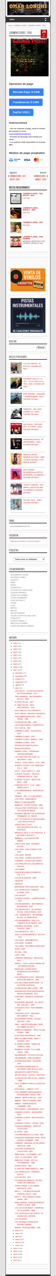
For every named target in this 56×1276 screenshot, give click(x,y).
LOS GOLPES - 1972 (23, 1177)
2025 (15, 646)
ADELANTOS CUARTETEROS (26, 1072)
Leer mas (26, 198)
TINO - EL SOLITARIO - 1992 (26, 1157)
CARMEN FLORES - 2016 (25, 742)
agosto (17, 685)
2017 (15, 670)
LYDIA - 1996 (20, 955)
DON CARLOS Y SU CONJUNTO (28, 710)
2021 (15, 658)
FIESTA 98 (19, 881)
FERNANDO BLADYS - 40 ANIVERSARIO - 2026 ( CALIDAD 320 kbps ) (33, 442)
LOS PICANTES (21, 1219)
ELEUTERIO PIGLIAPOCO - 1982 (28, 1035)
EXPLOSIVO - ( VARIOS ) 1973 (27, 1089)
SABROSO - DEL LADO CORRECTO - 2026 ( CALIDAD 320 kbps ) (32, 411)
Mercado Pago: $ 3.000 (26, 92)
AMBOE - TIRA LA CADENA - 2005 (28, 1100)
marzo (17, 1239)
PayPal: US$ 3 (21, 112)
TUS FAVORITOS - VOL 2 (25, 932)
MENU (11, 19)
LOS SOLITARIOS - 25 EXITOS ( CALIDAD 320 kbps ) (32, 366)
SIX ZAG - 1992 (21, 952)
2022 (15, 655)
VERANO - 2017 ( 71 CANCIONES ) (28, 796)
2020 (15, 661)
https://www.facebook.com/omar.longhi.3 (25, 541)
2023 (15, 652)
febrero (18, 1242)
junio (17, 1230)
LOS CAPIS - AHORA (23, 855)
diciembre (19, 673)
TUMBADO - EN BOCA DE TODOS (28, 861)
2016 (15, 1248)
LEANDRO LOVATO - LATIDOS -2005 (29, 1123)
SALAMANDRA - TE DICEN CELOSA (29, 1055)
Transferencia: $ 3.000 (26, 102)
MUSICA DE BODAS (22, 748)
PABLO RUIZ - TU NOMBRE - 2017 (28, 1154)
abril (16, 1236)
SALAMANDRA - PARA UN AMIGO (28, 1058)
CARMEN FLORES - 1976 (20, 33)
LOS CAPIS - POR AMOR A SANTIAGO (30, 946)
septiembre (19, 682)
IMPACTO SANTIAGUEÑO (25, 802)
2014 (15, 1254)
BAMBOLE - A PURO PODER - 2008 (28, 805)
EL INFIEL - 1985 (21, 1132)
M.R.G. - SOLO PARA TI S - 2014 (27, 771)
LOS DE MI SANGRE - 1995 (25, 878)
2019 (15, 664)
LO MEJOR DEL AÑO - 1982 (26, 722)
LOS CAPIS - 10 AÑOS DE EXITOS (28, 858)
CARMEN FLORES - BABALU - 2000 (29, 739)
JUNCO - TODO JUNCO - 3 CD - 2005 (30, 762)
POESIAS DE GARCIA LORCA (26, 745)
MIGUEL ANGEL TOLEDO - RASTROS (30, 1075)
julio (16, 688)
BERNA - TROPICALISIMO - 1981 (28, 1227)
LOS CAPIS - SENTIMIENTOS (26, 940)
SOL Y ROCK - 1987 (22, 728)
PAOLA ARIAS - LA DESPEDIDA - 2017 (29, 1109)
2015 (15, 1251)
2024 (15, 649)
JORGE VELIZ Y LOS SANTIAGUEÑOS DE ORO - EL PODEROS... (28, 827)
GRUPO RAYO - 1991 (23, 1166)
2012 (15, 1260)
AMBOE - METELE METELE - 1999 (28, 1098)
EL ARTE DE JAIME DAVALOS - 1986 (29, 1169)
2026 (15, 643)
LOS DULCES (20, 895)
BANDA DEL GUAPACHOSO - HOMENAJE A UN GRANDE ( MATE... (27, 971)
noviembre (19, 676)
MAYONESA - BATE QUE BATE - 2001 (29, 887)
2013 (15, 1257)
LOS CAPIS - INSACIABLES (25, 799)
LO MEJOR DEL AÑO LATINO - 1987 (29, 988)
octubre (18, 679)
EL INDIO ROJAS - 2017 (24, 702)
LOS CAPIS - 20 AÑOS (23, 943)
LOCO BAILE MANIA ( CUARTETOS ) (29, 725)
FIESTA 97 (19, 884)
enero (17, 1245)
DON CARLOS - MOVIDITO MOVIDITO (30, 713)
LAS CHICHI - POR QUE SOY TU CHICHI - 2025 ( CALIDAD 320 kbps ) (32, 426)
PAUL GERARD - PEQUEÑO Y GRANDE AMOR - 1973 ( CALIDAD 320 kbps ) (34, 396)
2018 (15, 667)
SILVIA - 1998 (20, 949)
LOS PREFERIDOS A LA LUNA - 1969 (29, 1135)
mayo (17, 1233)
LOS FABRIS (20, 869)
